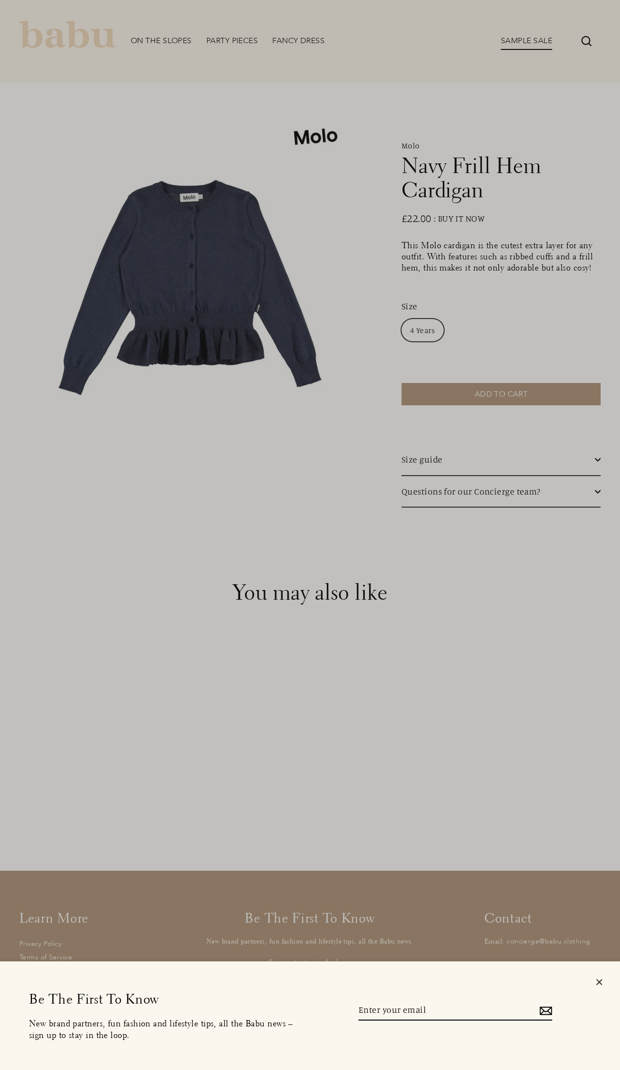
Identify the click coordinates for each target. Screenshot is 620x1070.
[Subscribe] (544, 1010)
